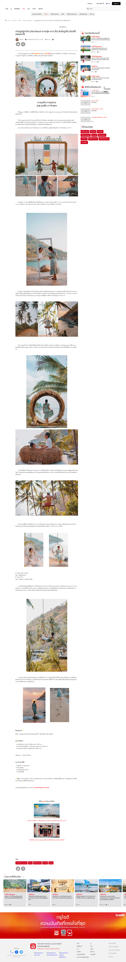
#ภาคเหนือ (100, 131)
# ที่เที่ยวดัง (94, 66)
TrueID (10, 3)
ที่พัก (63, 14)
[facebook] (16, 952)
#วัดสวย (94, 135)
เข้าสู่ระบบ (116, 4)
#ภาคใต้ (45, 863)
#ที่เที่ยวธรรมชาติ (93, 139)
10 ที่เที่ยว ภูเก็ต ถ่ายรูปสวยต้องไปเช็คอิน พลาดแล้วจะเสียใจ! (47, 840)
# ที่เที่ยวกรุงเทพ (95, 37)
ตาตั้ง (34, 9)
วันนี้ (6, 9)
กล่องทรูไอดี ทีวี (100, 3)
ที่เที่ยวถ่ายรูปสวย (27, 20)
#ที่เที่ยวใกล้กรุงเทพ (104, 139)
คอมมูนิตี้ (92, 954)
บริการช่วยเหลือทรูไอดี (83, 957)
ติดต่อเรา (111, 957)
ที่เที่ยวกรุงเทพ (55, 14)
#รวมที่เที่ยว (84, 142)
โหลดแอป (90, 3)
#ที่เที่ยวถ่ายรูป (37, 863)
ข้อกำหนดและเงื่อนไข (114, 947)
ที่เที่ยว (46, 14)
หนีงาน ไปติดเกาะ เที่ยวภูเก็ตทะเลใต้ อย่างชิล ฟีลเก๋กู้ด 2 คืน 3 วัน (47, 820)
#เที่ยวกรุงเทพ (102, 135)
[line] (11, 952)
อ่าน (24, 9)
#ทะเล (30, 863)
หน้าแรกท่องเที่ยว (37, 14)
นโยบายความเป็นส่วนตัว (115, 950)
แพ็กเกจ (92, 952)
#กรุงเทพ (93, 131)
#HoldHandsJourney (21, 863)
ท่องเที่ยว (14, 20)
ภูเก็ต (49, 53)
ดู (11, 9)
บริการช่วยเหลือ (112, 953)
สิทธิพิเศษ (17, 9)
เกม (29, 9)
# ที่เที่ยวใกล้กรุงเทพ (96, 47)
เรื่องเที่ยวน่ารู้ (83, 14)
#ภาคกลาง (84, 139)
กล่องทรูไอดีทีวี (81, 954)
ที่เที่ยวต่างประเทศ (72, 14)
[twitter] (21, 952)
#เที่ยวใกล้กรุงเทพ (86, 135)
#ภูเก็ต (50, 863)
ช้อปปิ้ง (79, 952)
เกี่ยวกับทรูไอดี (112, 943)
